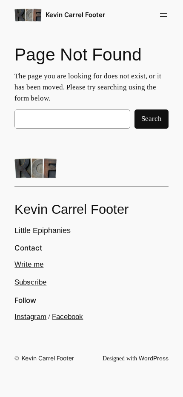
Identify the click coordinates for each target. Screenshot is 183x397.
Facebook (67, 317)
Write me (28, 264)
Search (151, 119)
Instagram (30, 317)
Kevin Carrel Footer (75, 15)
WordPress (154, 358)
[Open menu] (163, 15)
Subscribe (30, 282)
